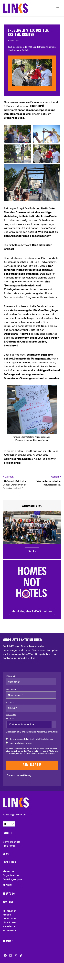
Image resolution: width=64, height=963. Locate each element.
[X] (15, 955)
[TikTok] (21, 955)
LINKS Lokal (10, 922)
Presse (7, 914)
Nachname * (12, 689)
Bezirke (7, 885)
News (6, 854)
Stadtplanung (14, 50)
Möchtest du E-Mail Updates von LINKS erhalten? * (32, 733)
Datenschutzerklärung (19, 775)
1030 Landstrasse (36, 47)
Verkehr (25, 50)
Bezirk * (10, 718)
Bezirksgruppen (12, 879)
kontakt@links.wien (14, 814)
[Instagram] (10, 955)
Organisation (11, 875)
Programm (9, 845)
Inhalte (7, 833)
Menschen (9, 871)
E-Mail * (10, 702)
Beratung (9, 893)
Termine (8, 941)
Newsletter (9, 926)
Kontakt (8, 902)
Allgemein (51, 47)
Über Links (9, 862)
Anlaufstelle (10, 918)
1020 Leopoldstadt (17, 47)
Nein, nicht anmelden (21, 743)
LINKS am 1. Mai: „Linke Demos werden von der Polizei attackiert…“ (15, 482)
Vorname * (11, 676)
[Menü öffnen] (58, 8)
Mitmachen (9, 910)
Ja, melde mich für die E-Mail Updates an (31, 739)
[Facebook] (5, 955)
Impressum (9, 930)
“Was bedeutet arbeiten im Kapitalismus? (48, 481)
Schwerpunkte (11, 841)
